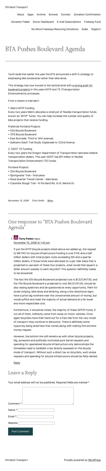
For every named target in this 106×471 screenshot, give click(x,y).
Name (12, 409)
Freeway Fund (92, 21)
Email (12, 416)
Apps (30, 14)
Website (12, 422)
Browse (53, 14)
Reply (17, 362)
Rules (85, 29)
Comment (15, 403)
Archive (41, 14)
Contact (66, 14)
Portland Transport (16, 7)
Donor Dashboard (43, 21)
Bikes (50, 200)
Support (96, 29)
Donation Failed (20, 21)
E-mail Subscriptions (69, 21)
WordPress (94, 460)
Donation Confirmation (87, 14)
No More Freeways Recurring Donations (54, 29)
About (20, 14)
